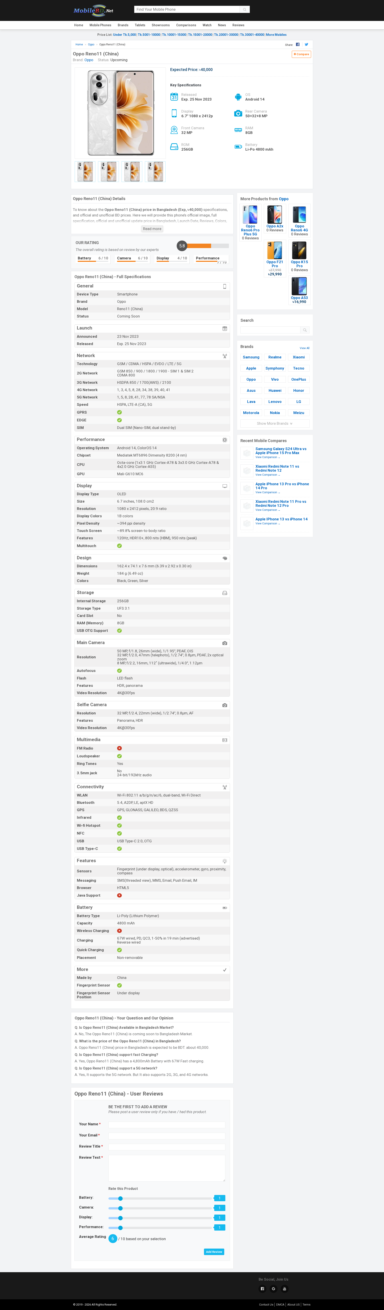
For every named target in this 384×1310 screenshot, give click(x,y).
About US (293, 1304)
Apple (251, 368)
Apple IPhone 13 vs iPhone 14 (282, 519)
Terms (306, 1304)
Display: (85, 1217)
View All (305, 348)
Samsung (251, 357)
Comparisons (186, 25)
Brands (123, 25)
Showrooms (161, 25)
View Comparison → (268, 457)
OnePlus (298, 379)
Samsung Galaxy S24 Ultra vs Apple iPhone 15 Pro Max (281, 451)
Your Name (90, 1124)
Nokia (275, 412)
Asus (251, 390)
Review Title (91, 1146)
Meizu (298, 412)
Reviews (238, 25)
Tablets (140, 25)
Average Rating (92, 1237)
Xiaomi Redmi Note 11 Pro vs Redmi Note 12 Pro (281, 503)
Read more (152, 228)
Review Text (91, 1157)
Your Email (89, 1135)
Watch (207, 25)
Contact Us (266, 1304)
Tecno (298, 368)
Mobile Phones (100, 25)
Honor (298, 390)
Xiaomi (299, 357)
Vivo (275, 379)
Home (78, 25)
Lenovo (275, 401)
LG (298, 401)
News (222, 25)
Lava (251, 401)
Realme (275, 357)
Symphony (275, 368)
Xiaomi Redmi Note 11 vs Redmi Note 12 (277, 468)
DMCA (280, 1304)
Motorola (251, 412)
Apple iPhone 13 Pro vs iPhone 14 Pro (282, 486)
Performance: (91, 1227)
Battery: (86, 1197)
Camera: (86, 1207)
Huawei (275, 390)
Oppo (284, 198)
